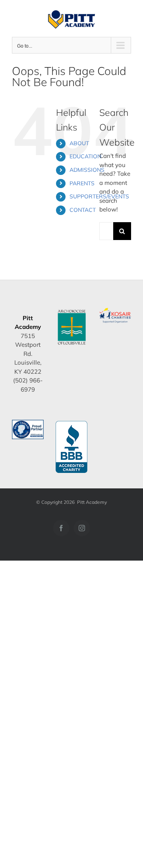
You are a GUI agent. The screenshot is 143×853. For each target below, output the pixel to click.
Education (85, 156)
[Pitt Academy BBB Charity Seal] (71, 424)
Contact (83, 209)
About (79, 143)
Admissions (87, 169)
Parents (82, 183)
